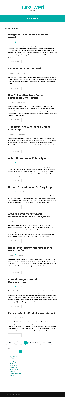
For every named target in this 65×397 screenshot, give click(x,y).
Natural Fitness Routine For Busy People (31, 187)
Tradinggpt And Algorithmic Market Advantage (29, 128)
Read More (14, 61)
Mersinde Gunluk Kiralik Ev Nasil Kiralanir (32, 313)
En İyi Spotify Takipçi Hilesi (13, 357)
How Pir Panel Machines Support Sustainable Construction (26, 96)
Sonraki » (49, 343)
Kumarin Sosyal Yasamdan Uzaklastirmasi (24, 281)
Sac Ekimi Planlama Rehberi (24, 68)
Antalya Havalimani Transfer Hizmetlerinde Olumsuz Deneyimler (29, 215)
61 (41, 343)
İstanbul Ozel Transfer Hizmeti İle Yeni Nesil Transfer (30, 249)
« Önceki (9, 343)
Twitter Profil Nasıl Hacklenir (15, 374)
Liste (11, 360)
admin (12, 42)
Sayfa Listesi (13, 366)
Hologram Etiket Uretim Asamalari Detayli (28, 36)
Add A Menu (32, 18)
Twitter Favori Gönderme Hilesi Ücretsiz (15, 369)
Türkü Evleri (32, 7)
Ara (9, 349)
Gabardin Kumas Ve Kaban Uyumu (28, 158)
